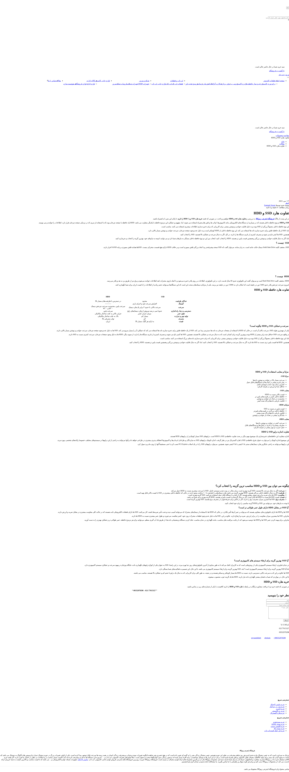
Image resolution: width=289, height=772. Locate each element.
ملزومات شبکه (122, 84)
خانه (282, 142)
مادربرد (203, 84)
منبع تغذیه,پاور (190, 84)
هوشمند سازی (68, 84)
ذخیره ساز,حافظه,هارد (252, 84)
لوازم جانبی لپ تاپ (158, 84)
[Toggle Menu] (288, 77)
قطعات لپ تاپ (177, 84)
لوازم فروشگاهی (80, 84)
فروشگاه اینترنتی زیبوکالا (265, 219)
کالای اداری (90, 81)
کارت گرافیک (215, 84)
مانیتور (198, 84)
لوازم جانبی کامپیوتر (102, 81)
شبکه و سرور (144, 81)
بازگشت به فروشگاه (276, 71)
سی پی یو (232, 84)
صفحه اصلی (279, 81)
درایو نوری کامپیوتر (268, 84)
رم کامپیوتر (240, 84)
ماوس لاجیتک (83, 759)
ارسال (286, 620)
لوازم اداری (90, 84)
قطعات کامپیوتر (269, 81)
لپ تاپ (169, 84)
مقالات (58, 81)
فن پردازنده (224, 84)
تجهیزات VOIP (143, 84)
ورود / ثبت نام (284, 75)
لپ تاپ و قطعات (176, 81)
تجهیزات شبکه (133, 84)
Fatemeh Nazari (269, 205)
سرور (114, 84)
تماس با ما (52, 81)
